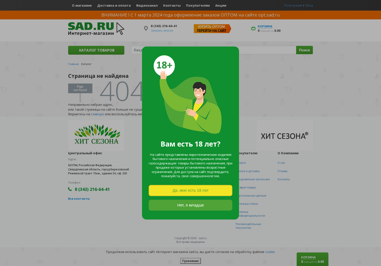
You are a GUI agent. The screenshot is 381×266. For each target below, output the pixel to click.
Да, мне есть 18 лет (191, 190)
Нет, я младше (190, 205)
